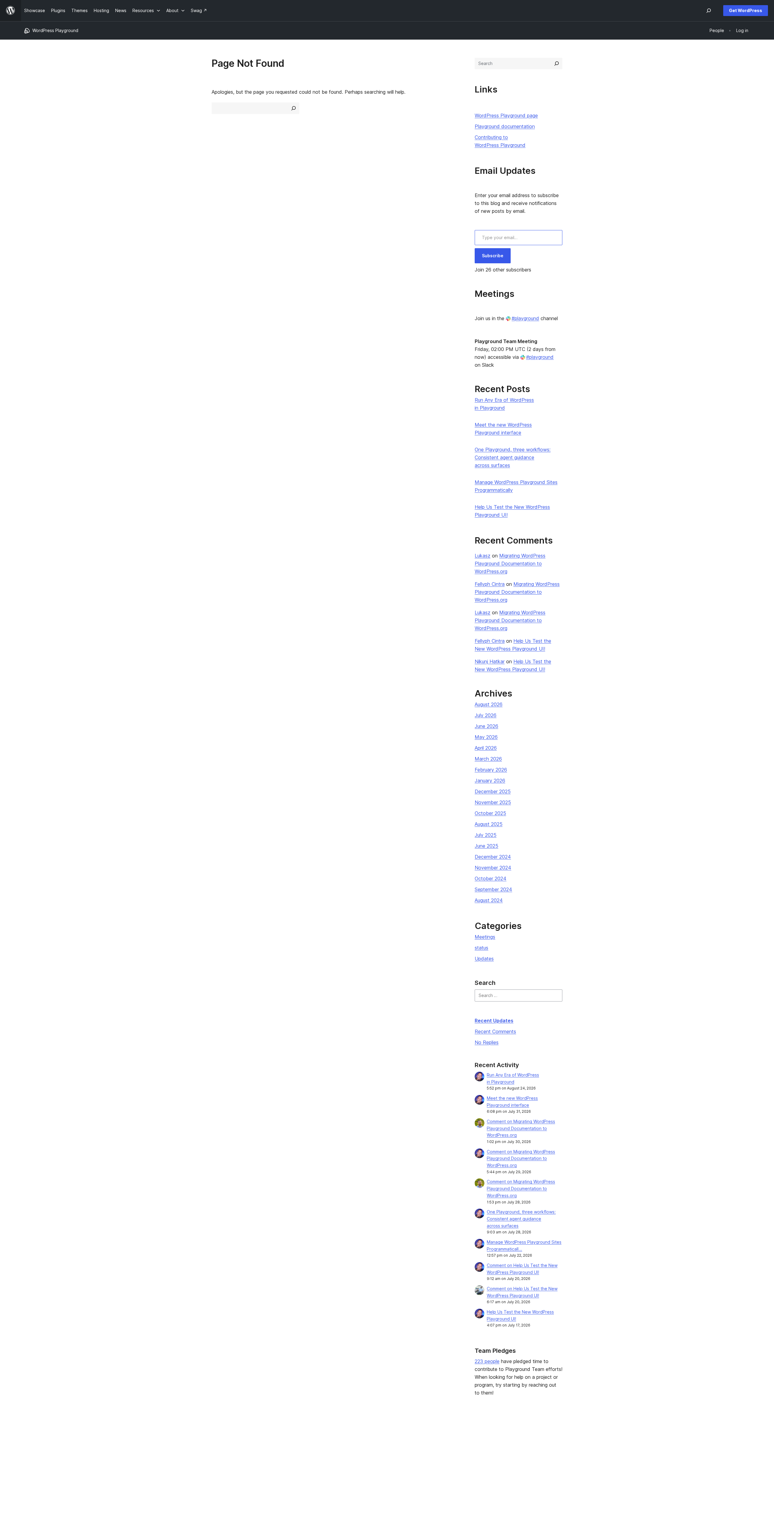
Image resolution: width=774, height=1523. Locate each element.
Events (470, 1446)
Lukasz (482, 556)
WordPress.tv (333, 1465)
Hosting (32, 1455)
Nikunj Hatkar (490, 661)
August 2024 (489, 900)
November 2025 (493, 802)
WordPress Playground (55, 30)
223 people (487, 1361)
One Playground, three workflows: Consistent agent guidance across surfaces (513, 457)
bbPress (620, 1455)
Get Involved (476, 1436)
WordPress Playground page (506, 115)
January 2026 (490, 781)
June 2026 (486, 726)
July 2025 (485, 835)
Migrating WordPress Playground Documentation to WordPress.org (510, 563)
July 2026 (485, 715)
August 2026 (488, 704)
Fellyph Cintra (490, 584)
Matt (617, 1446)
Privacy (31, 1465)
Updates (484, 959)
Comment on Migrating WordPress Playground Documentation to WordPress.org (521, 1128)
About (30, 1436)
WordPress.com (628, 1436)
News (29, 1446)
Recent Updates (494, 1021)
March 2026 (488, 759)
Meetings (485, 937)
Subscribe (492, 255)
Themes (179, 1446)
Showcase (181, 1436)
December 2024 (493, 857)
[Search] (556, 63)
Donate (473, 1455)
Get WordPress (745, 10)
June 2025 (486, 846)
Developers (328, 1455)
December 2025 (493, 791)
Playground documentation (505, 126)
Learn (322, 1436)
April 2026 (486, 748)
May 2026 (486, 737)
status (481, 948)
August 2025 (488, 824)
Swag (471, 1465)
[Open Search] (708, 10)
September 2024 (493, 889)
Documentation (332, 1446)
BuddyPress (624, 1465)
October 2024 (490, 878)
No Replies (487, 1042)
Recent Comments (495, 1031)
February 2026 (491, 770)
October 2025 (490, 813)
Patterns (179, 1465)
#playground (525, 318)
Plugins (178, 1455)
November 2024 (493, 868)
